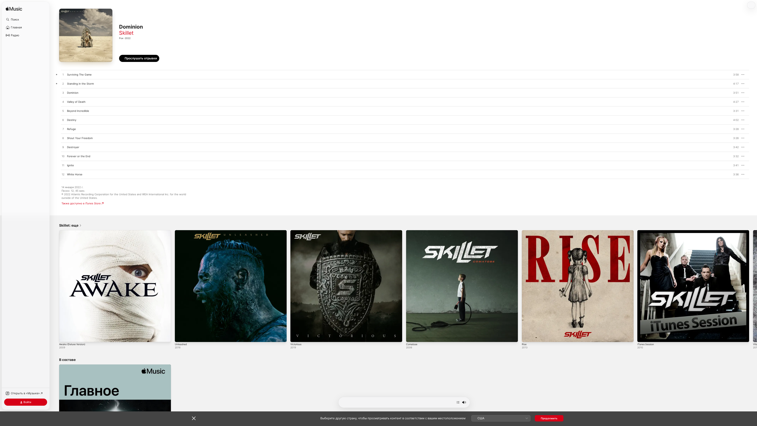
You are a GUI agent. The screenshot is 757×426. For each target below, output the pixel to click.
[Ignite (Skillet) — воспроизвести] (63, 165)
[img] (14, 9)
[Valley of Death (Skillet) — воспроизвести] (63, 102)
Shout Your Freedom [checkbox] (80, 138)
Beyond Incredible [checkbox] (78, 110)
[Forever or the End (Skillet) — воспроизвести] (63, 156)
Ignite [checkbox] (70, 165)
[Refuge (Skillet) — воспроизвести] (63, 129)
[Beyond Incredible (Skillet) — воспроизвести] (63, 111)
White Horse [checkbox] (74, 174)
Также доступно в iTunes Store (81, 203)
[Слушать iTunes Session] (642, 337)
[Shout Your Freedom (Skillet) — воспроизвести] (63, 138)
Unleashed (181, 231)
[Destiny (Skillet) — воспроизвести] (63, 120)
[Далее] (458, 402)
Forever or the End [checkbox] (78, 156)
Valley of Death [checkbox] (76, 101)
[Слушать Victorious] (295, 337)
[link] (70, 225)
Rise (524, 231)
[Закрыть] (194, 418)
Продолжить (549, 418)
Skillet (126, 33)
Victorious (296, 231)
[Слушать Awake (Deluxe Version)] (64, 337)
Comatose (412, 231)
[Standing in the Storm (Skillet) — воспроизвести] (63, 84)
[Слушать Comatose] (411, 337)
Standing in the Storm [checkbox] (80, 83)
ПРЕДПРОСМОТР (730, 74)
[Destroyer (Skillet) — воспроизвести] (63, 147)
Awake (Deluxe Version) (74, 231)
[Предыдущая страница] (55, 286)
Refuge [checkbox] (71, 129)
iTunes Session (646, 231)
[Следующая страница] (753, 286)
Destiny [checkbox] (71, 119)
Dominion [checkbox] (72, 92)
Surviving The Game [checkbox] (79, 74)
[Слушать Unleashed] (180, 337)
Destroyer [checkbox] (73, 147)
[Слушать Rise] (527, 337)
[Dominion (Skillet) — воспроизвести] (63, 93)
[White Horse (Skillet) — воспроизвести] (63, 174)
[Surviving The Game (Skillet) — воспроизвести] (63, 75)
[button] (25, 19)
